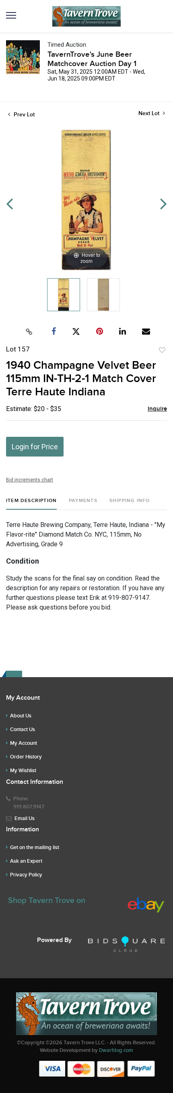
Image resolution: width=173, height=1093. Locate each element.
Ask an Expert (26, 861)
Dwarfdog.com (116, 1050)
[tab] (31, 504)
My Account (23, 743)
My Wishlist (23, 770)
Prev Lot (23, 114)
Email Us (24, 818)
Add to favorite (162, 350)
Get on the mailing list (34, 847)
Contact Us (22, 729)
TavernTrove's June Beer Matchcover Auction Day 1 (91, 59)
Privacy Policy (26, 875)
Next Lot (149, 113)
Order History (26, 757)
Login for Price (35, 446)
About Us (20, 716)
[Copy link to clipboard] (29, 332)
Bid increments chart (29, 480)
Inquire (157, 409)
